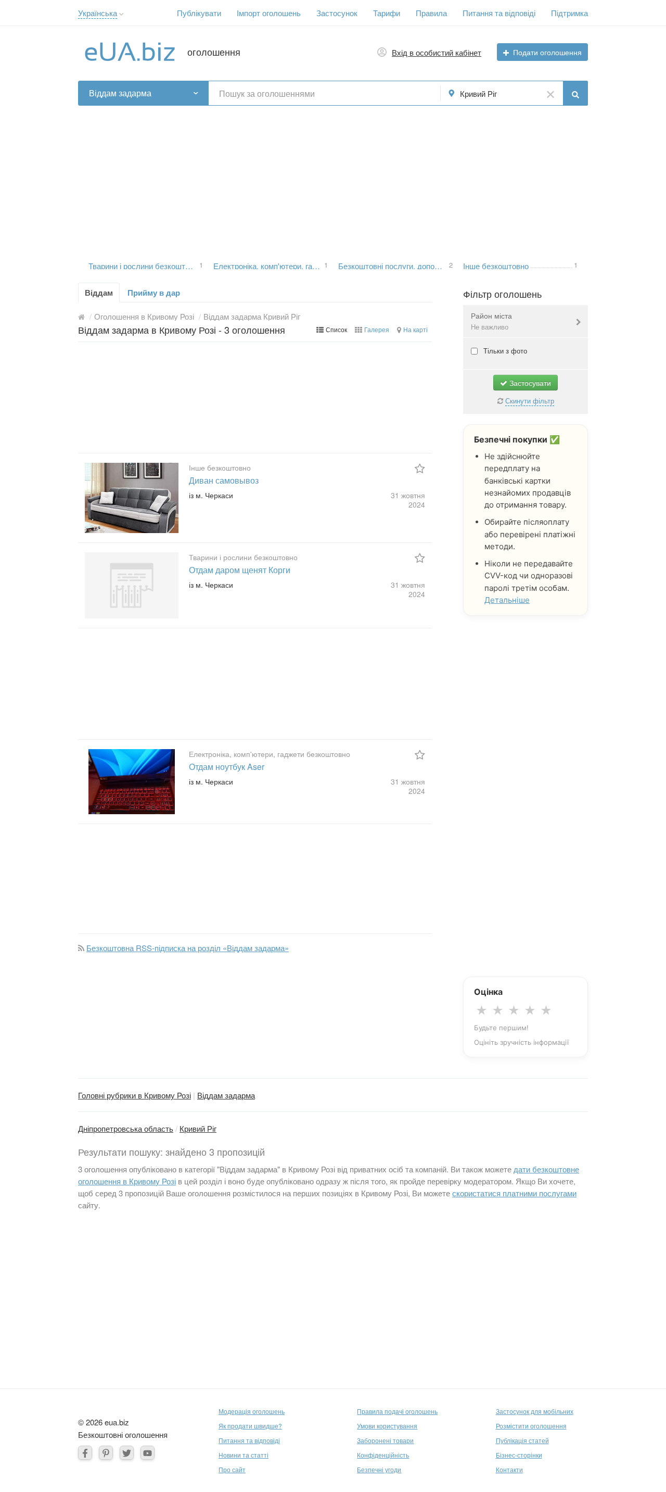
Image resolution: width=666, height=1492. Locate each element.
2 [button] (451, 264)
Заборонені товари (385, 1440)
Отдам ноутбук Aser (226, 767)
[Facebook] (85, 1453)
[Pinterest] (106, 1453)
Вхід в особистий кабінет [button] (436, 52)
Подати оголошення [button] (547, 52)
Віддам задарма (226, 1095)
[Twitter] (127, 1453)
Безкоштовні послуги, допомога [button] (392, 264)
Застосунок (336, 12)
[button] (121, 14)
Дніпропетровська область (125, 1128)
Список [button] (336, 329)
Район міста (491, 321)
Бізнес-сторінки (519, 1454)
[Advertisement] (333, 178)
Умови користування (387, 1425)
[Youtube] (147, 1453)
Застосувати (529, 382)
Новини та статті (243, 1454)
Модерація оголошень (252, 1411)
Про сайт (232, 1469)
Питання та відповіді (499, 12)
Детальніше (507, 600)
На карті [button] (415, 329)
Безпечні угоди (379, 1469)
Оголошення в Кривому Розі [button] (144, 316)
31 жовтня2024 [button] (408, 500)
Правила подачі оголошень (397, 1411)
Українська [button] (97, 12)
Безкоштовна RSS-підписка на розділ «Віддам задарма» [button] (187, 947)
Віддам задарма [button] (120, 93)
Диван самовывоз (224, 480)
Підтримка (569, 12)
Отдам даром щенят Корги (239, 570)
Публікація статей (522, 1440)
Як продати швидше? (250, 1425)
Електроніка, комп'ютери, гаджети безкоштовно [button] (268, 264)
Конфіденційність (383, 1454)
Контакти (509, 1469)
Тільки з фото (504, 351)
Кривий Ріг (198, 1128)
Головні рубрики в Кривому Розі (134, 1095)
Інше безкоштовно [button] (496, 264)
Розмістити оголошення (531, 1425)
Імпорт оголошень (269, 12)
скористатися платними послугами (514, 1192)
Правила (431, 12)
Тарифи (386, 12)
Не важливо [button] (489, 327)
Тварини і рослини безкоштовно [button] (143, 264)
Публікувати (199, 12)
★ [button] (482, 1010)
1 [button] (201, 264)
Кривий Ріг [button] (478, 93)
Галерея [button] (376, 329)
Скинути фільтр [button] (529, 401)
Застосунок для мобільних (534, 1411)
